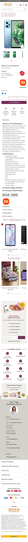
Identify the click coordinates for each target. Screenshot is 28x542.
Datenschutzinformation (14, 341)
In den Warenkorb (15, 102)
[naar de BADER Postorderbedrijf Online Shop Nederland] (19, 491)
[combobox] (14, 9)
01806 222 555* (15, 419)
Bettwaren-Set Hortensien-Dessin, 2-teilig (10, 288)
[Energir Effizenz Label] (22, 242)
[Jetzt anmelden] (21, 337)
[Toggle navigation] (2, 4)
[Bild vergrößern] (22, 46)
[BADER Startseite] (8, 5)
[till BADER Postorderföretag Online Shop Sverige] (8, 491)
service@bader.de (13, 439)
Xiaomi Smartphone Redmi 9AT (10, 249)
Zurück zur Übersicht (9, 14)
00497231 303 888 (15, 422)
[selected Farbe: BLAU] (2, 93)
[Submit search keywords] (25, 9)
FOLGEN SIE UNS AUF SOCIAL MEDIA (10, 483)
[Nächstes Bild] (24, 60)
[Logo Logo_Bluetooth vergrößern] (6, 195)
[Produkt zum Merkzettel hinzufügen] (17, 98)
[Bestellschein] (23, 4)
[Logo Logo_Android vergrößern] (14, 195)
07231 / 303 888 (11, 433)
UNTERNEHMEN (5, 475)
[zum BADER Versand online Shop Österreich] (12, 491)
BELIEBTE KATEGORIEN (7, 462)
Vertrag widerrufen (11, 457)
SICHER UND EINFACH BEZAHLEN (10, 466)
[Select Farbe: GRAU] (5, 93)
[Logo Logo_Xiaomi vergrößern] (23, 83)
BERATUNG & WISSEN (7, 479)
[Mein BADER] (17, 4)
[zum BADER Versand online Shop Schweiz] (15, 491)
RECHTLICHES (5, 470)
